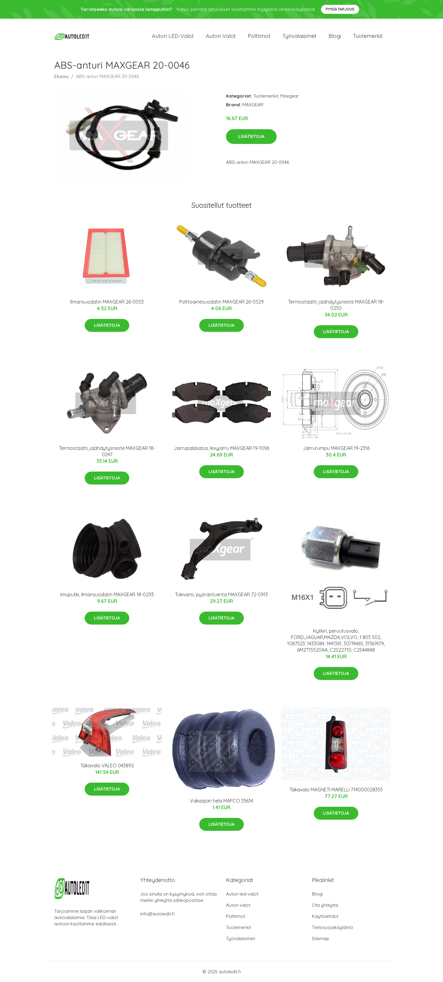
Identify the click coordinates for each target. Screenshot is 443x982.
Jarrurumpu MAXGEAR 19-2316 (336, 448)
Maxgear (289, 96)
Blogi (334, 36)
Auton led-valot (242, 894)
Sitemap (320, 938)
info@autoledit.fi (157, 914)
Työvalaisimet (299, 36)
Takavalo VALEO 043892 (107, 765)
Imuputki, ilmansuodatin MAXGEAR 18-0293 (107, 594)
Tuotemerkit (368, 36)
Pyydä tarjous (340, 9)
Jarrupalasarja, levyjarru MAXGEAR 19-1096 (221, 448)
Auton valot (221, 36)
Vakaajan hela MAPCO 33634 (221, 801)
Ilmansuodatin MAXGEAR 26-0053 (107, 302)
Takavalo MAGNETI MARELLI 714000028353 (336, 790)
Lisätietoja (251, 136)
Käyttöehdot (325, 916)
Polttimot (259, 36)
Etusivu (61, 76)
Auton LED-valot (173, 36)
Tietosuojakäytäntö (332, 927)
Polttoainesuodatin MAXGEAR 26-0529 (221, 302)
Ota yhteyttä (325, 905)
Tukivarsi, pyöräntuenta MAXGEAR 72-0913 (221, 594)
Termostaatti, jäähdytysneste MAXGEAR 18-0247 (107, 451)
